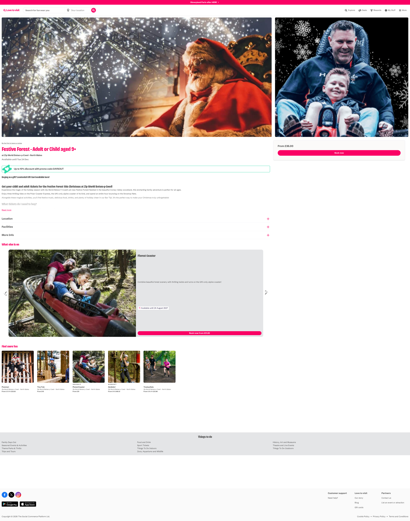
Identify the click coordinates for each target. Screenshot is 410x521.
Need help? (333, 498)
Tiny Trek (41, 387)
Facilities (7, 226)
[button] (12, 143)
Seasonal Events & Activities (14, 445)
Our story (359, 498)
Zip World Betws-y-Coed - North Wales (15, 389)
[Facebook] (4, 495)
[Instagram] (18, 495)
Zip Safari (111, 387)
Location (7, 218)
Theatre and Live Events (283, 445)
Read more (6, 210)
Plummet (5, 387)
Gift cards (359, 507)
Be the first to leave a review (12, 143)
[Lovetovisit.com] (11, 10)
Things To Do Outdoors (283, 448)
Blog (357, 503)
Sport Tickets (143, 445)
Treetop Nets (149, 387)
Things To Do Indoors (146, 448)
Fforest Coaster (79, 387)
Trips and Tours (8, 451)
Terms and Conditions (398, 516)
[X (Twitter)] (11, 495)
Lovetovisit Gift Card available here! (33, 177)
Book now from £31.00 (199, 333)
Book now (339, 153)
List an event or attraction (392, 503)
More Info (8, 235)
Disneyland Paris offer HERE (203, 2)
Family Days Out (9, 442)
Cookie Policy (363, 516)
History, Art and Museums (284, 442)
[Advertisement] (205, 416)
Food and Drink (144, 442)
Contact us (386, 498)
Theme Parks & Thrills (11, 448)
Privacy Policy (379, 516)
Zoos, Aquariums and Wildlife (150, 451)
